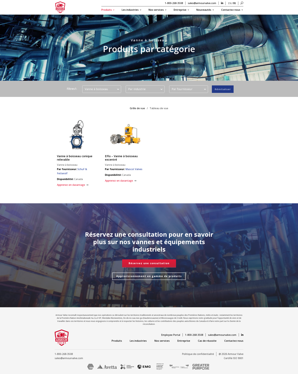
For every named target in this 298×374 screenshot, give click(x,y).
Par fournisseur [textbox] (182, 89)
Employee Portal (170, 335)
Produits (106, 10)
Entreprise (180, 10)
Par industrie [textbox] (137, 89)
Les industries (130, 10)
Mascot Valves (133, 169)
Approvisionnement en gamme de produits (149, 276)
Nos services (156, 10)
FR (234, 3)
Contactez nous (230, 10)
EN (229, 3)
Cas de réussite (207, 340)
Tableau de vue (159, 108)
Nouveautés (203, 10)
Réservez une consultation (149, 263)
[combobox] (101, 89)
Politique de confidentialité (198, 354)
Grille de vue (137, 108)
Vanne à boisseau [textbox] (96, 89)
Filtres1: (72, 89)
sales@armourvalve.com (202, 3)
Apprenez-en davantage (71, 185)
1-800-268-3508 (174, 3)
